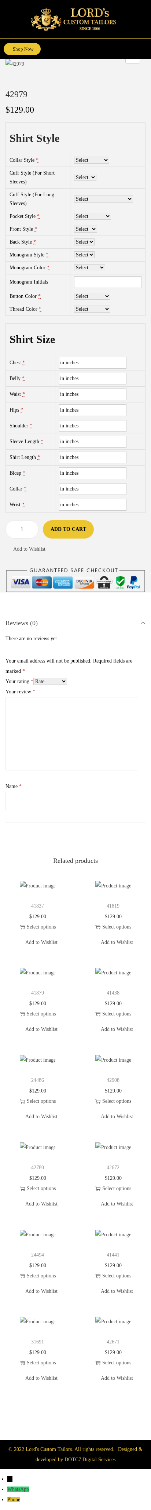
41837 (37, 906)
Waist (15, 394)
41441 (113, 1255)
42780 (37, 1167)
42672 (113, 1167)
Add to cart (68, 529)
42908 (113, 1080)
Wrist (15, 504)
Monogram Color (27, 267)
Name (13, 786)
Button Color (23, 296)
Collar (16, 489)
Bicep (15, 473)
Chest (15, 362)
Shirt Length (23, 457)
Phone (13, 1499)
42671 (113, 1342)
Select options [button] (41, 927)
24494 (37, 1255)
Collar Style (22, 160)
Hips (14, 410)
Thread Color (23, 309)
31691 (37, 1342)
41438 (113, 993)
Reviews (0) (21, 623)
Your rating (19, 681)
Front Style (21, 229)
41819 (113, 906)
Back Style (21, 242)
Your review (20, 691)
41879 (37, 993)
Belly (15, 378)
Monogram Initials (29, 282)
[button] (144, 46)
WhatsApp (18, 1489)
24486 (37, 1080)
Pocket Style (23, 216)
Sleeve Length (24, 441)
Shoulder (19, 425)
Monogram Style (27, 255)
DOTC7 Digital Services (90, 1459)
